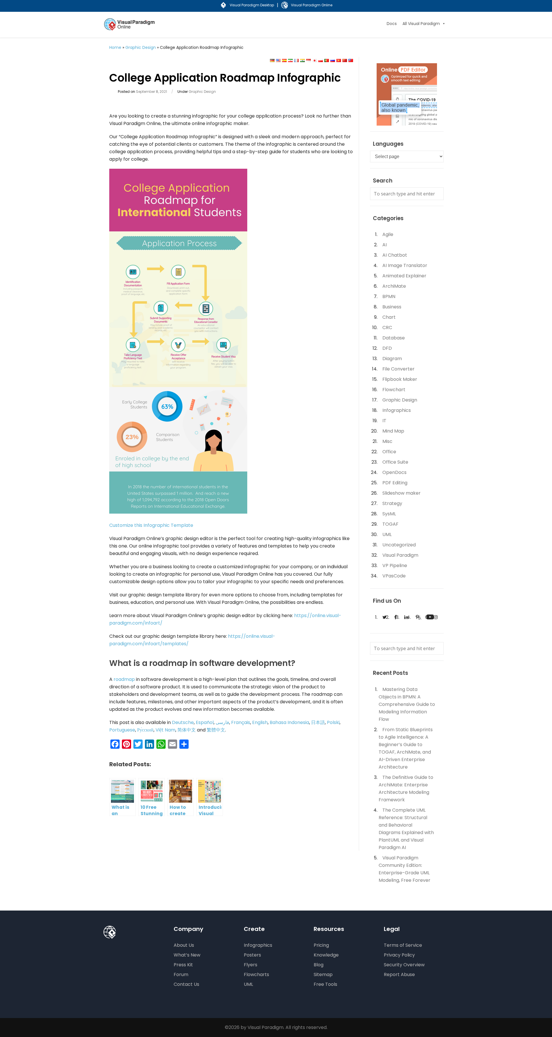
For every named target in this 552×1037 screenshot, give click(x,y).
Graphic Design (140, 47)
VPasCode (394, 576)
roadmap (124, 679)
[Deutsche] (272, 60)
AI (384, 244)
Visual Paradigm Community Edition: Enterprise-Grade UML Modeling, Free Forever (404, 869)
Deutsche (183, 722)
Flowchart (393, 389)
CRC (387, 327)
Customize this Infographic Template (151, 525)
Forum (181, 974)
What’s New (187, 955)
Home (115, 47)
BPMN (388, 296)
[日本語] (314, 60)
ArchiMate (394, 286)
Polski (333, 722)
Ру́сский (145, 730)
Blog (318, 964)
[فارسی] (290, 60)
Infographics (396, 410)
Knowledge (326, 955)
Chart (389, 317)
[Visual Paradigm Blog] (130, 28)
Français (240, 722)
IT (384, 420)
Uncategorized (399, 544)
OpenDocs (394, 472)
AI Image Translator (404, 265)
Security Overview (404, 964)
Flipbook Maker (399, 379)
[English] (278, 60)
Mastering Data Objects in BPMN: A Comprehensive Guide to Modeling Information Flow (407, 704)
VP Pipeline (394, 565)
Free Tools (325, 984)
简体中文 (186, 730)
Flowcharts (256, 974)
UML (387, 534)
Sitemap (323, 974)
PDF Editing (394, 482)
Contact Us (186, 984)
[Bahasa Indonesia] (308, 60)
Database (393, 338)
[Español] (284, 60)
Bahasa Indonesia (289, 722)
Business (391, 307)
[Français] (296, 60)
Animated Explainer (404, 275)
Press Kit (183, 964)
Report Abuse (399, 974)
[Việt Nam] (338, 60)
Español (205, 722)
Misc (387, 441)
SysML (389, 513)
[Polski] (320, 60)
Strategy (392, 503)
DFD (387, 348)
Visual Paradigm (400, 555)
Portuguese (122, 730)
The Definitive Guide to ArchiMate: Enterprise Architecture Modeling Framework (406, 788)
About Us (184, 945)
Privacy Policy (399, 955)
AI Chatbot (394, 255)
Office (389, 451)
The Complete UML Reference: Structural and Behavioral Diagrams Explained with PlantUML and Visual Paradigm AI (406, 829)
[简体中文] (344, 60)
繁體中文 (216, 730)
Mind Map (393, 431)
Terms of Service (403, 945)
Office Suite (395, 462)
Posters (252, 955)
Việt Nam (165, 730)
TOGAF (390, 524)
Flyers (250, 964)
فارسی (222, 722)
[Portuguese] (326, 60)
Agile (387, 234)
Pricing (321, 945)
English (260, 722)
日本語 (318, 722)
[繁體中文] (350, 60)
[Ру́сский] (332, 60)
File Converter (398, 369)
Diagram (392, 358)
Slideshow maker (401, 493)
